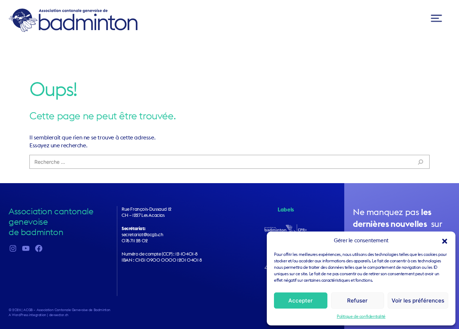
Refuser (357, 300)
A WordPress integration (27, 315)
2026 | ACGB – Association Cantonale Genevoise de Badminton (61, 309)
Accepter (300, 300)
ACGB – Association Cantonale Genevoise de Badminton (73, 20)
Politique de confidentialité (361, 316)
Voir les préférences (418, 300)
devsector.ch (58, 315)
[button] (444, 240)
